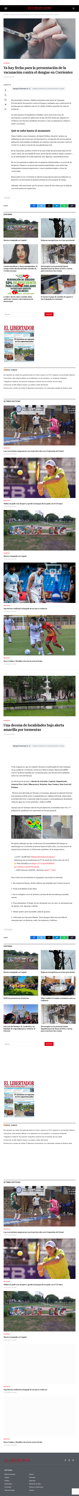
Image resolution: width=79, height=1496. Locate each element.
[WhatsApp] (5, 109)
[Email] (5, 100)
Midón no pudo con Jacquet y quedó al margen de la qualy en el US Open (33, 504)
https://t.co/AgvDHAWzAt (43, 863)
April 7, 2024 (50, 870)
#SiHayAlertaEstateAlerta (43, 856)
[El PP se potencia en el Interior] (20, 986)
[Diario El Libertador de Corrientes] (39, 8)
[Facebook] (5, 90)
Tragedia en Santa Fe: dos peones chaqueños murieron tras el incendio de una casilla (33, 381)
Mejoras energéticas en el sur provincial (58, 240)
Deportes (7, 448)
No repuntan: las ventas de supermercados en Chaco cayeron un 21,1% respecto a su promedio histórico (39, 375)
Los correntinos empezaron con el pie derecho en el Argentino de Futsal (34, 451)
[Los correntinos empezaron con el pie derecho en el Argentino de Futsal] (40, 425)
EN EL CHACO (11, 370)
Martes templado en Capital (15, 240)
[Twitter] (5, 95)
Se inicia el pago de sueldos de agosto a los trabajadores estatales (57, 298)
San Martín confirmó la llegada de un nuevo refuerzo (25, 609)
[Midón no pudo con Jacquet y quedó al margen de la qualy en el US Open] (40, 478)
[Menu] (6, 8)
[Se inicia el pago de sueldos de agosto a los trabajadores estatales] (58, 284)
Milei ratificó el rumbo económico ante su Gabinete (58, 999)
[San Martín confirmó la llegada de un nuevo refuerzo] (40, 583)
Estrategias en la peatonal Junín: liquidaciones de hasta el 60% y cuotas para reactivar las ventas (56, 268)
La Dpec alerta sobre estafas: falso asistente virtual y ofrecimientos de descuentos (18, 299)
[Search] (73, 8)
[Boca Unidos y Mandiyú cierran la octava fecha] (40, 635)
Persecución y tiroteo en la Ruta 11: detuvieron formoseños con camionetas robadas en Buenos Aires (38, 388)
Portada (5, 14)
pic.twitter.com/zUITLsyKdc (26, 866)
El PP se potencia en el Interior (16, 998)
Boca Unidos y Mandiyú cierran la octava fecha (23, 661)
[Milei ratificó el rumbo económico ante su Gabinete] (58, 986)
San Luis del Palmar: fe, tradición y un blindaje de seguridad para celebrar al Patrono (19, 1028)
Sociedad (6, 63)
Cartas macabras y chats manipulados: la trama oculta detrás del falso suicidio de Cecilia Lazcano (20, 268)
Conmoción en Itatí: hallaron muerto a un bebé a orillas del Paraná (26, 385)
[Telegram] (5, 104)
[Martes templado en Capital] (20, 228)
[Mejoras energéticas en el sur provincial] (58, 228)
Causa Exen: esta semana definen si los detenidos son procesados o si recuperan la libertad (35, 378)
